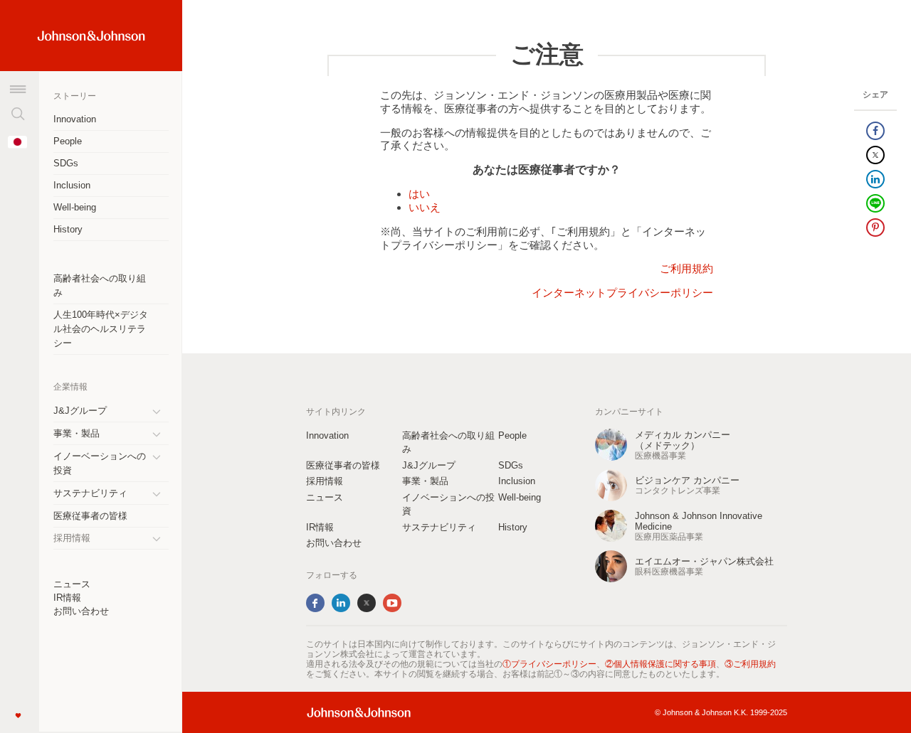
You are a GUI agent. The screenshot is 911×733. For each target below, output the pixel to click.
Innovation (74, 119)
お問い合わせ (81, 611)
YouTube (392, 603)
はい (419, 194)
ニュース (71, 584)
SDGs (65, 163)
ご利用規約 (686, 268)
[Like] (18, 715)
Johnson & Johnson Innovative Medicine (698, 521)
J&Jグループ (80, 410)
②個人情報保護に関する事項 (660, 664)
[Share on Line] (875, 203)
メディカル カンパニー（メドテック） (682, 440)
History (68, 229)
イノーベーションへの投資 (99, 463)
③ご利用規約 (750, 664)
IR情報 (67, 597)
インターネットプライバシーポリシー (622, 293)
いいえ (425, 207)
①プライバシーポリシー (549, 664)
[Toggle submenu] (161, 411)
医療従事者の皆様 (90, 515)
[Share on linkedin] (875, 179)
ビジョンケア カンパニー (687, 480)
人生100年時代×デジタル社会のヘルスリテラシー (100, 328)
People (67, 141)
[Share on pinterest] (875, 227)
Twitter (366, 603)
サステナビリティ (90, 493)
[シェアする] (875, 131)
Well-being (74, 207)
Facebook (315, 603)
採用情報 (324, 481)
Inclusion (71, 185)
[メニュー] (18, 89)
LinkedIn (341, 603)
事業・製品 (76, 433)
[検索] (18, 114)
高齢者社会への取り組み (99, 285)
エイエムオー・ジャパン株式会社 (704, 561)
